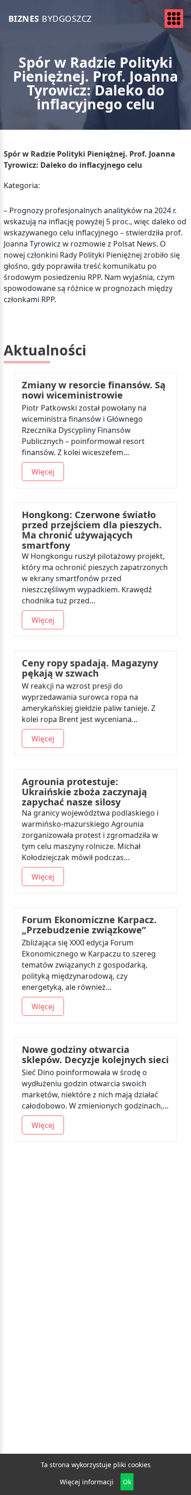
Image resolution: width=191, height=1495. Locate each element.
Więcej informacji (87, 1481)
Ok (127, 1481)
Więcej (43, 472)
